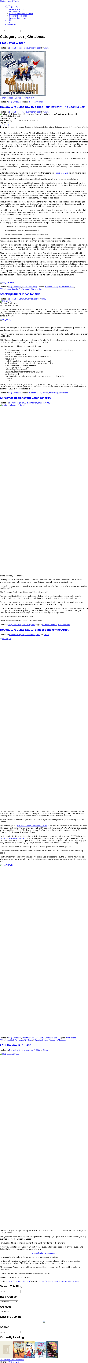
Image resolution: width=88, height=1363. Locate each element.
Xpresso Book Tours (17, 18)
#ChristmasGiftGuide (9, 289)
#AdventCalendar (49, 625)
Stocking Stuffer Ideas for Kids (20, 294)
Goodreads (5, 125)
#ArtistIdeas (71, 1038)
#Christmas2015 (51, 287)
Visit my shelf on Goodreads (12, 1360)
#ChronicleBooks (40, 1040)
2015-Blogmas (28, 625)
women (76, 1281)
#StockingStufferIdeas (58, 393)
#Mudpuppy (62, 1040)
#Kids (45, 393)
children (40, 1281)
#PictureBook (24, 289)
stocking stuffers (65, 1281)
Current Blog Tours (12, 7)
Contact (8, 22)
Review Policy (10, 24)
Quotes (18, 98)
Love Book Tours (16, 11)
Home (7, 5)
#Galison (52, 1040)
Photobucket (28, 98)
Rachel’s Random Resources (21, 14)
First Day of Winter (12, 43)
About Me (9, 20)
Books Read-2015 (29, 287)
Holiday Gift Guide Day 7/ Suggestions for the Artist (34, 629)
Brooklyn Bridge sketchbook (12, 838)
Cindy (46, 48)
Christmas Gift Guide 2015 (33, 1038)
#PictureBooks (64, 625)
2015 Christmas (14, 102)
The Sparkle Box (61, 173)
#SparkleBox (36, 289)
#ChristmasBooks (66, 287)
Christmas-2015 (51, 1038)
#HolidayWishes (36, 102)
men (56, 1281)
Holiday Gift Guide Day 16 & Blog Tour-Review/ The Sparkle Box (42, 107)
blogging (26, 1281)
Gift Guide (49, 1281)
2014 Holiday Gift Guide (15, 1045)
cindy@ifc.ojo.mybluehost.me (44, 1253)
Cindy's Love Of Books (9, 1)
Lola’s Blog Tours (16, 9)
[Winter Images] (23, 96)
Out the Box (14, 1362)
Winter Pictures (6, 98)
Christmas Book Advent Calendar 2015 (25, 397)
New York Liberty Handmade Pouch (32, 826)
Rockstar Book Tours (18, 16)
